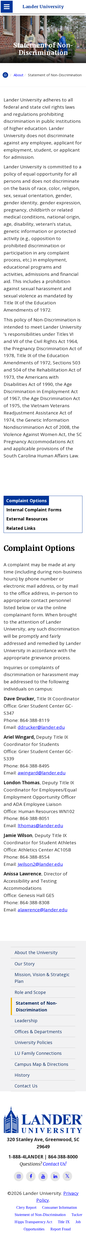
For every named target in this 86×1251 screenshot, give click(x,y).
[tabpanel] (43, 728)
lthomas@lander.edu (40, 825)
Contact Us (26, 1086)
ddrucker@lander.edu (41, 727)
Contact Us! (54, 1164)
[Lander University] (7, 7)
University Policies (33, 1042)
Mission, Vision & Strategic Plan (42, 978)
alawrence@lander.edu (42, 910)
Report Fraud (60, 1229)
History (22, 1075)
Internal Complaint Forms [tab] (33, 510)
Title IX (64, 1222)
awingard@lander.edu (41, 773)
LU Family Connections (38, 1053)
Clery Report (26, 1207)
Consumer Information (59, 1207)
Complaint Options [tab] (26, 500)
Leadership (26, 1020)
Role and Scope (30, 992)
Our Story (25, 964)
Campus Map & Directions (41, 1064)
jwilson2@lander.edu (40, 864)
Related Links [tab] (20, 528)
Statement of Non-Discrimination (36, 1006)
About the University (36, 952)
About (18, 74)
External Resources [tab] (27, 519)
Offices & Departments (38, 1031)
